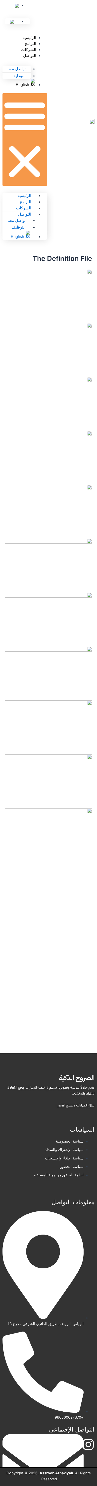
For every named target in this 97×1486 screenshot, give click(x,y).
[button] (24, 139)
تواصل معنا (16, 69)
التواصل (29, 55)
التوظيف (18, 76)
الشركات (28, 50)
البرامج (30, 44)
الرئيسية (29, 38)
